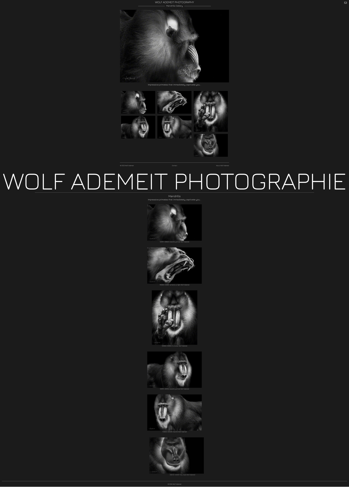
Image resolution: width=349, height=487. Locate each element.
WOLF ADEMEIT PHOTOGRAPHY (174, 2)
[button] (345, 2)
